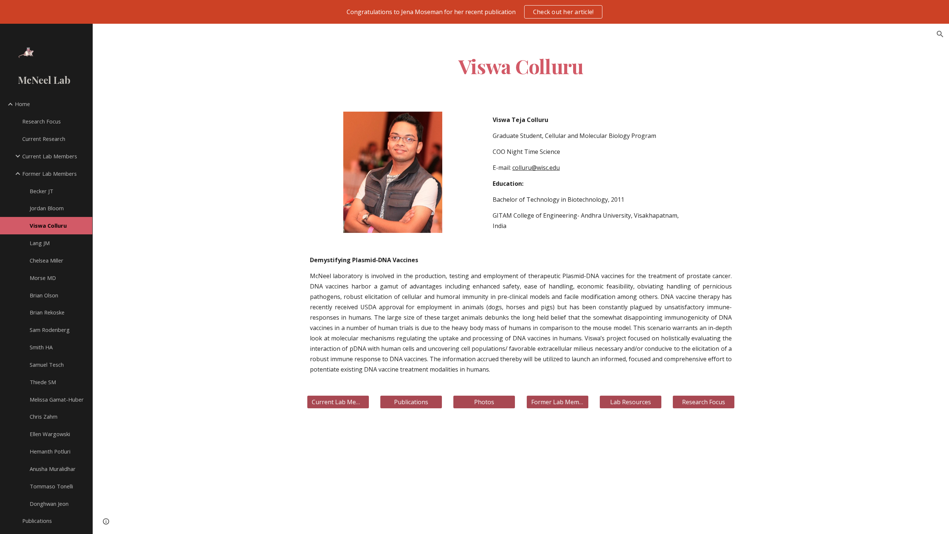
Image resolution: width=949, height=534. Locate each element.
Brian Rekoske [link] (47, 312)
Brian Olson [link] (44, 295)
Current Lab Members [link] (49, 156)
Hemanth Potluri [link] (50, 451)
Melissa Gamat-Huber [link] (57, 399)
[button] (940, 34)
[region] (474, 12)
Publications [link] (37, 520)
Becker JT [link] (41, 191)
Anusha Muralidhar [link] (53, 468)
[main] (521, 66)
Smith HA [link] (41, 347)
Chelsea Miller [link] (46, 260)
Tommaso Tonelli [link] (51, 486)
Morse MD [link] (43, 277)
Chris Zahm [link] (43, 416)
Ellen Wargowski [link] (50, 434)
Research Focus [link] (41, 121)
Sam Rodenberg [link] (50, 329)
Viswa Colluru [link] (48, 225)
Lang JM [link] (40, 243)
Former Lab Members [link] (49, 173)
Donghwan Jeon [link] (49, 503)
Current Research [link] (43, 138)
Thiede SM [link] (43, 382)
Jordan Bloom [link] (47, 208)
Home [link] (22, 104)
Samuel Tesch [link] (47, 364)
